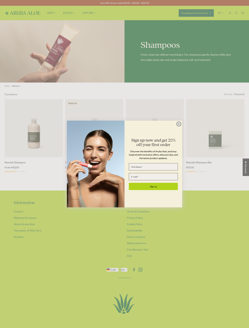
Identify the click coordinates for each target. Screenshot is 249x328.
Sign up (153, 186)
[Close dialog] (179, 124)
